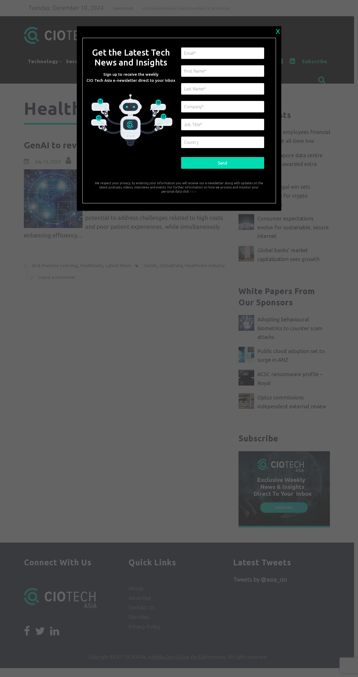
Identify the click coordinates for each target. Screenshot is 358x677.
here (193, 191)
